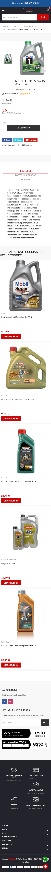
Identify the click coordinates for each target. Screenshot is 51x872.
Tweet (19, 140)
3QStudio (12, 859)
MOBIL (3, 313)
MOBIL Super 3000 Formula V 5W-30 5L (17, 317)
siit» (37, 238)
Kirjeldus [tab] (26, 171)
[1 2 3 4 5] (25, 94)
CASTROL (5, 395)
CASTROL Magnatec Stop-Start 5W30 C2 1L (19, 482)
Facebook (4, 701)
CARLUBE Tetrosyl (8, 560)
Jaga (8, 140)
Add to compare (27, 145)
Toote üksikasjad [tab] (25, 175)
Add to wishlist (10, 145)
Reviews (25, 179)
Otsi (43, 17)
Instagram (10, 701)
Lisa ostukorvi (23, 128)
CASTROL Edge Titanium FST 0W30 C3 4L (17, 399)
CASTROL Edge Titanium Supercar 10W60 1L (18, 646)
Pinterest (32, 140)
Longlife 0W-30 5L (8, 564)
